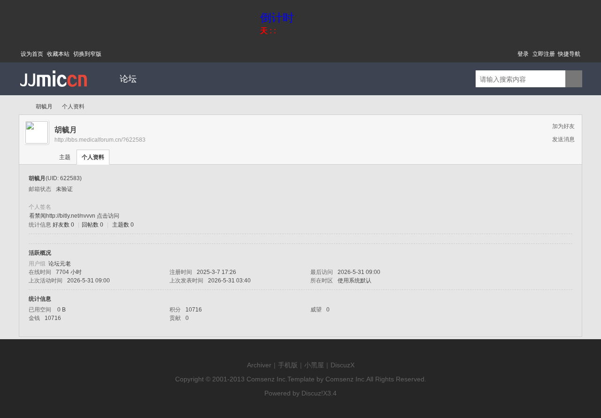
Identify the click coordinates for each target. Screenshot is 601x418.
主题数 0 (123, 224)
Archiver (259, 365)
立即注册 (543, 54)
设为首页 (32, 54)
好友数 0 (63, 224)
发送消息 (563, 139)
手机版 (288, 365)
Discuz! (312, 393)
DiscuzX (342, 365)
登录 (523, 54)
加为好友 (563, 126)
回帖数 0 (92, 224)
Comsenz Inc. (267, 379)
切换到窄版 (87, 54)
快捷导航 (569, 54)
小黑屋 (314, 365)
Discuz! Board (22, 107)
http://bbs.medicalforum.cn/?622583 (100, 140)
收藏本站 (58, 54)
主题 (64, 157)
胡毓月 (44, 106)
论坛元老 (59, 263)
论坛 (128, 79)
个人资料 (93, 157)
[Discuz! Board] (54, 93)
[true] (573, 79)
